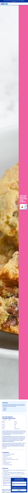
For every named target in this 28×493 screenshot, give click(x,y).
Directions (4, 409)
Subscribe (19, 490)
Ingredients (6, 452)
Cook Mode (3, 448)
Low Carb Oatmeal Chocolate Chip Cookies (8, 417)
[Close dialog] (26, 478)
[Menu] (26, 4)
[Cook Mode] (5, 448)
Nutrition (4, 410)
